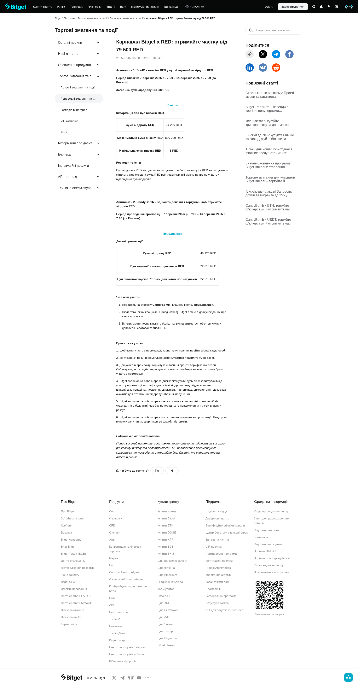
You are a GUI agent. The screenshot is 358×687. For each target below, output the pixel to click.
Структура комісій (217, 603)
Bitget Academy (71, 539)
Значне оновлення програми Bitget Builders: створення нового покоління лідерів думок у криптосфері (270, 165)
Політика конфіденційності (272, 558)
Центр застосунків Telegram (127, 647)
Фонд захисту (70, 574)
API (111, 605)
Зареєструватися (292, 6)
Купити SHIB (165, 553)
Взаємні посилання (74, 588)
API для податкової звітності (224, 610)
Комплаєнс (261, 537)
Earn (112, 565)
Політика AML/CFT (266, 551)
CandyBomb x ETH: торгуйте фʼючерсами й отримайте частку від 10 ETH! (270, 207)
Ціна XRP (163, 603)
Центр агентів (118, 612)
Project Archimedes (218, 567)
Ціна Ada (163, 617)
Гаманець (115, 626)
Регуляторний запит (267, 530)
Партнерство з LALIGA (76, 596)
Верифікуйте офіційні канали (225, 525)
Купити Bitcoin (166, 518)
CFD (112, 525)
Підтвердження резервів (77, 567)
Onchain (114, 532)
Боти (112, 598)
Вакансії (66, 532)
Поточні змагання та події (77, 87)
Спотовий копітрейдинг (124, 572)
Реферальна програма (221, 596)
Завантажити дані (217, 581)
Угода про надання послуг (271, 511)
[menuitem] (79, 42)
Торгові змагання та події (92, 18)
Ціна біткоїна (166, 567)
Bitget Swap (117, 640)
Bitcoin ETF (165, 596)
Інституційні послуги (73, 165)
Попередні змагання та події (126, 18)
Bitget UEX (68, 581)
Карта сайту (69, 624)
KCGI (64, 132)
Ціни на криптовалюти (172, 560)
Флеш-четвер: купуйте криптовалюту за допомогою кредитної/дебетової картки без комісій (269, 123)
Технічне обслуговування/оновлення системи (77, 188)
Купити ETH (165, 525)
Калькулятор (165, 588)
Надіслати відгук (216, 511)
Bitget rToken (166, 645)
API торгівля (67, 177)
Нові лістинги (68, 54)
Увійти (269, 6)
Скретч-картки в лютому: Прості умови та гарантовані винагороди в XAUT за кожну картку (270, 95)
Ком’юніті (67, 525)
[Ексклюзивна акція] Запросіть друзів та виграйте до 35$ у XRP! (269, 193)
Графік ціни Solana (170, 581)
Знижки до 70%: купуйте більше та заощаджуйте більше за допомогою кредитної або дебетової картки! (270, 137)
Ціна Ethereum (167, 574)
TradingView (117, 633)
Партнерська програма (221, 553)
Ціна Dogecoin (167, 638)
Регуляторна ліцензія (268, 544)
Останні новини (70, 42)
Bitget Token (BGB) (73, 553)
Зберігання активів (218, 574)
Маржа (114, 558)
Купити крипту (167, 511)
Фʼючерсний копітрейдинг (126, 579)
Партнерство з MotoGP (76, 603)
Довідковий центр (217, 518)
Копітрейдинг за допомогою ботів (128, 589)
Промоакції (213, 588)
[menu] (79, 116)
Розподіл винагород (73, 109)
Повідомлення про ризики (271, 572)
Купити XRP (165, 539)
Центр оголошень (73, 560)
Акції (112, 539)
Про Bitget (68, 511)
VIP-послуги (214, 546)
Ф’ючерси (115, 518)
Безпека (64, 154)
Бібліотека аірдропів (122, 661)
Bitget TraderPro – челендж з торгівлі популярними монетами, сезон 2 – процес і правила (268, 109)
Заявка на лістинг (217, 539)
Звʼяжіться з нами (73, 518)
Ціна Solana (165, 624)
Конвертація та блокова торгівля (125, 549)
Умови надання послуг (269, 565)
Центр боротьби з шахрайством (227, 532)
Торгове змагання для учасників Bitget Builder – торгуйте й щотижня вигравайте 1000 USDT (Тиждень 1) (270, 179)
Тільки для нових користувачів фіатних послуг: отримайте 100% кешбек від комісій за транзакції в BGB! (269, 151)
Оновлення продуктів (74, 65)
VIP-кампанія (69, 121)
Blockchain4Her (71, 617)
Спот (112, 511)
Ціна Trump (165, 631)
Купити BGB (165, 546)
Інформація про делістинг (77, 143)
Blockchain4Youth (72, 610)
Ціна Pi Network (167, 610)
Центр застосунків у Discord (127, 654)
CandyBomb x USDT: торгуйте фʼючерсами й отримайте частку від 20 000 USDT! (270, 221)
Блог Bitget (68, 546)
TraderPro (115, 619)
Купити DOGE (166, 532)
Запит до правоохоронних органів (271, 521)
